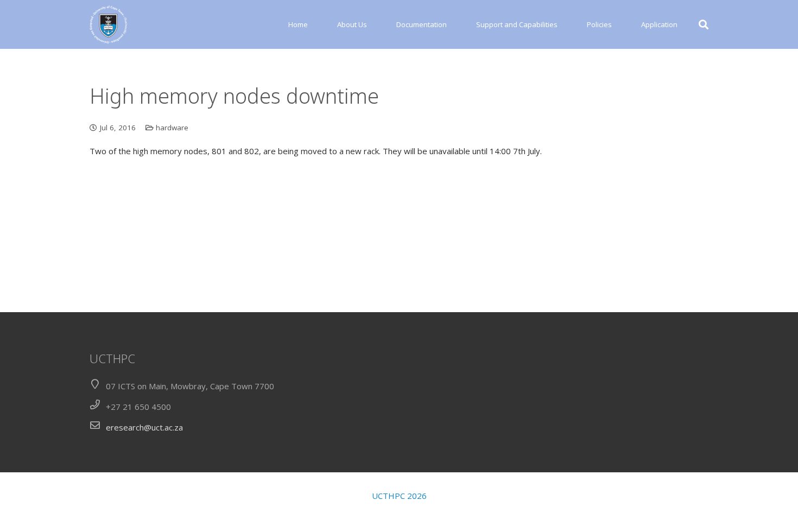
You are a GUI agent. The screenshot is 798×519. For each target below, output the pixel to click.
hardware (172, 127)
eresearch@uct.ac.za (144, 427)
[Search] (703, 24)
